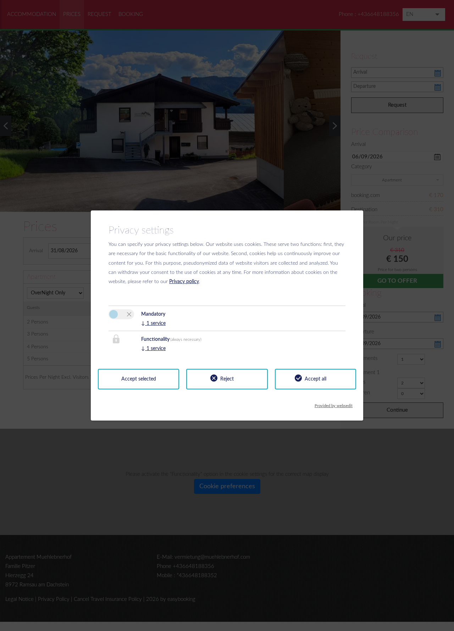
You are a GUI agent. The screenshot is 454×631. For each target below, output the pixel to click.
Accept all (315, 379)
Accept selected (138, 379)
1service (153, 323)
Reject (227, 379)
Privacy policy (184, 281)
